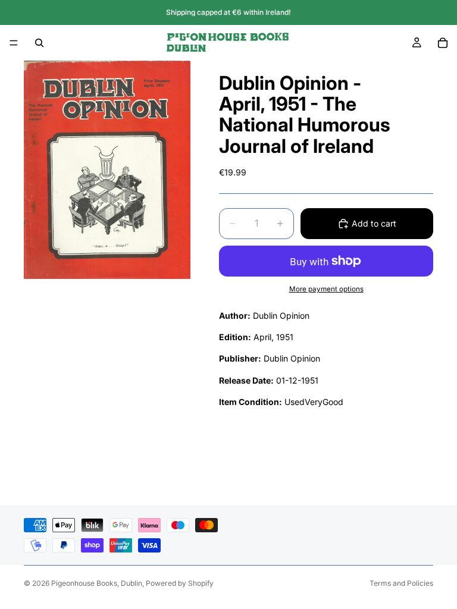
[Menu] (13, 42)
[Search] (39, 43)
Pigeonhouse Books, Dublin (96, 583)
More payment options (326, 289)
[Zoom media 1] (107, 170)
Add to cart (374, 223)
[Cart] (443, 43)
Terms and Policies (401, 583)
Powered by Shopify (180, 583)
